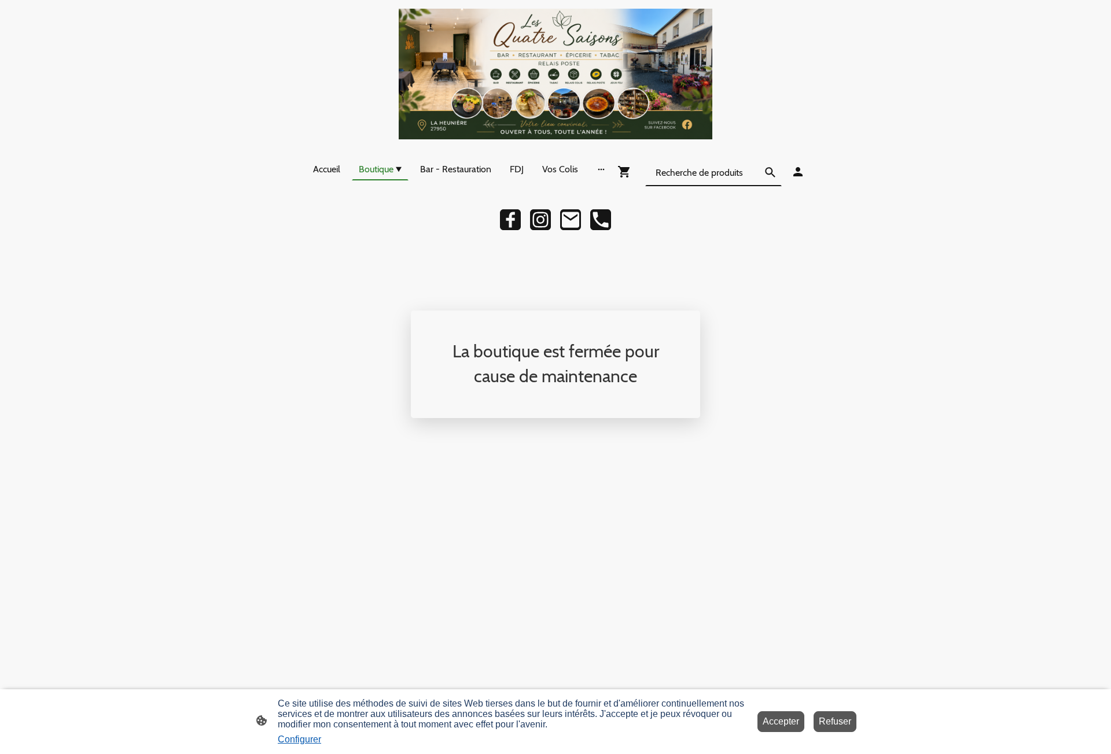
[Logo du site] (555, 74)
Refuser (835, 721)
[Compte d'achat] (798, 172)
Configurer (299, 739)
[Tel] (600, 219)
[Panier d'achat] (626, 172)
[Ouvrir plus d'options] (601, 169)
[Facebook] (510, 219)
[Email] (570, 219)
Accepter (781, 721)
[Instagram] (540, 219)
